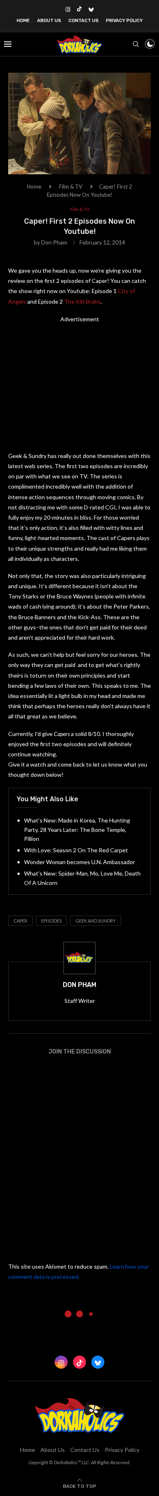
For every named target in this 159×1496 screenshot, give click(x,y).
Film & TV (70, 186)
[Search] (136, 44)
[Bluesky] (91, 9)
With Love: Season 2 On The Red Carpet (76, 850)
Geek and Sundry (95, 920)
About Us (49, 20)
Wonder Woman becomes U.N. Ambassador (79, 861)
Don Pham (54, 242)
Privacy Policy (124, 20)
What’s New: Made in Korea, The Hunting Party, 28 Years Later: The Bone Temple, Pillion (77, 829)
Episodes (51, 920)
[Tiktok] (79, 9)
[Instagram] (68, 9)
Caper (20, 920)
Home (23, 20)
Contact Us (83, 20)
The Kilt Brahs (82, 301)
